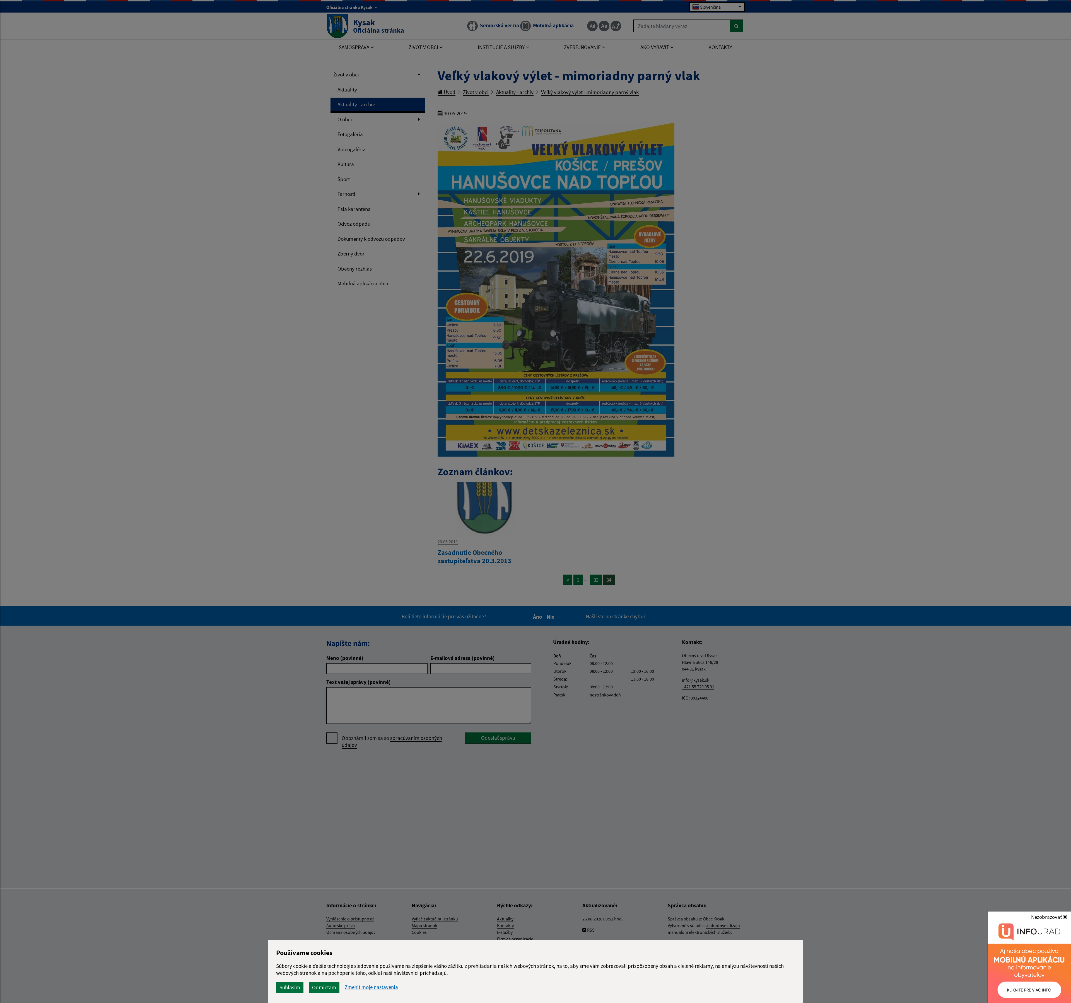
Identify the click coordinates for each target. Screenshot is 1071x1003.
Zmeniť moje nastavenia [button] (371, 987)
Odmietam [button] (324, 987)
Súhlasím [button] (289, 987)
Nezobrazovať (1047, 916)
